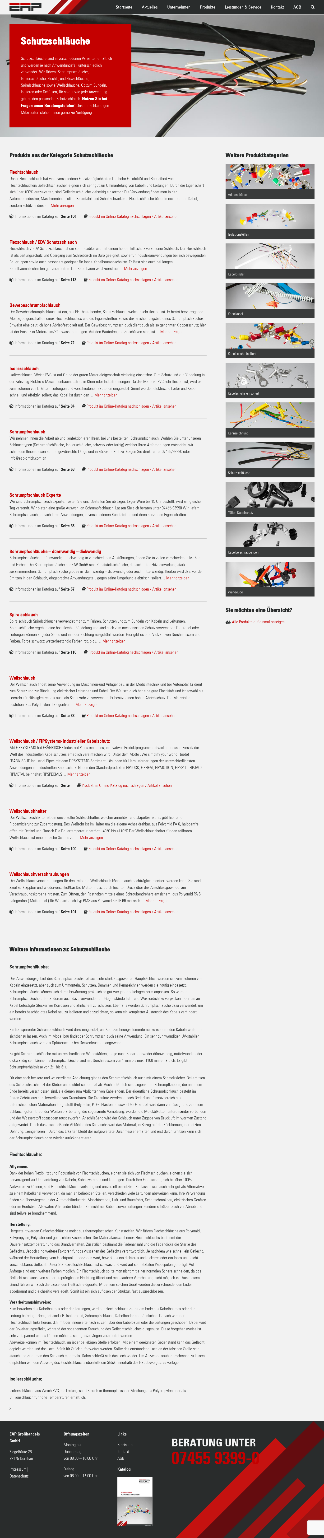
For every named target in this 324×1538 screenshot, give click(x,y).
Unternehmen (178, 7)
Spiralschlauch (23, 614)
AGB (297, 7)
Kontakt (277, 7)
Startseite (124, 7)
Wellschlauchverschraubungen (39, 874)
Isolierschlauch (24, 368)
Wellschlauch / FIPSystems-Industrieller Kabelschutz (59, 741)
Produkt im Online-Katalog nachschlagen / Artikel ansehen (133, 216)
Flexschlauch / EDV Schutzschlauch (43, 242)
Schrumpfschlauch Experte (35, 495)
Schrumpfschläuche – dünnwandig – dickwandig (55, 551)
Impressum (17, 1469)
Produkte (207, 7)
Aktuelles (150, 7)
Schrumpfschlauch (27, 431)
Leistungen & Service (243, 7)
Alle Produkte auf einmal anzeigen (258, 622)
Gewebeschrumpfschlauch (34, 305)
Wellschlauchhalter (27, 811)
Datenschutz (18, 1476)
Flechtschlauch (23, 172)
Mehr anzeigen (62, 206)
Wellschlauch (22, 678)
